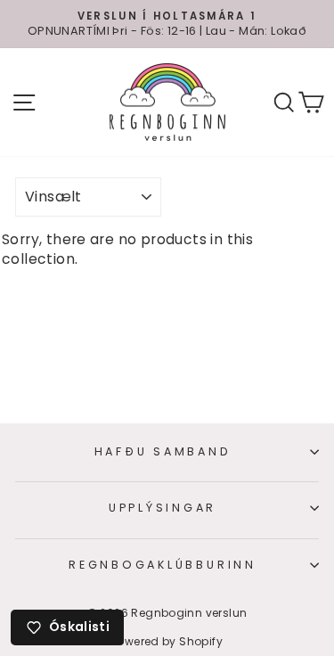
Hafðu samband (163, 451)
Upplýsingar (162, 507)
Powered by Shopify (167, 641)
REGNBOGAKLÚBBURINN (163, 564)
